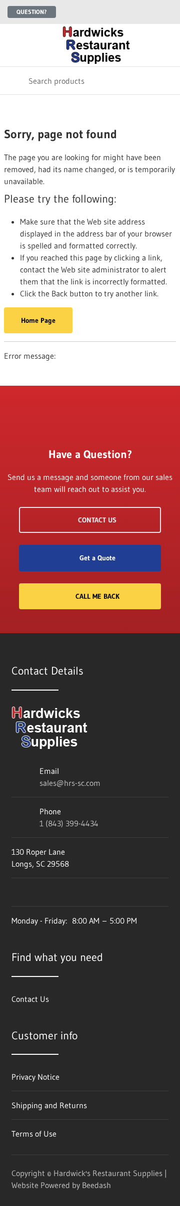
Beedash (96, 1185)
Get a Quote (98, 557)
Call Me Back (98, 596)
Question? (31, 11)
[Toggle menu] (14, 45)
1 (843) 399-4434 (69, 823)
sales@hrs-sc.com (70, 783)
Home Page (38, 320)
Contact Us (97, 519)
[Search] (14, 80)
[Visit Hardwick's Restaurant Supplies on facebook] (16, 892)
